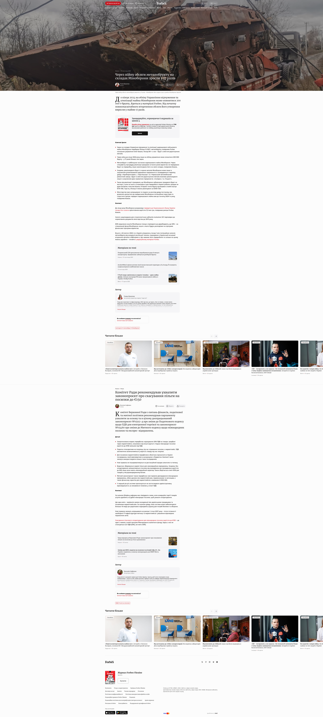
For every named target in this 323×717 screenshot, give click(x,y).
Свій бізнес (152, 8)
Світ (164, 8)
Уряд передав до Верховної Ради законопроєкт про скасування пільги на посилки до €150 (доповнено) (140, 539)
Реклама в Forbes (110, 703)
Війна (159, 8)
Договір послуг (109, 691)
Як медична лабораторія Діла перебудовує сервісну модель (177, 370)
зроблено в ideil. (212, 713)
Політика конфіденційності (114, 694)
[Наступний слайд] (216, 336)
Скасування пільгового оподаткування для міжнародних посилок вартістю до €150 (145, 520)
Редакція (132, 697)
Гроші (136, 8)
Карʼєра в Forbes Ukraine (137, 688)
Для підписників (111, 8)
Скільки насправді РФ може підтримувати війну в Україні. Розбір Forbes (138, 277)
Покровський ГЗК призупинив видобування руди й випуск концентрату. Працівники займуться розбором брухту (138, 253)
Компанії (129, 8)
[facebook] (206, 662)
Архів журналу (149, 700)
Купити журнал (129, 3)
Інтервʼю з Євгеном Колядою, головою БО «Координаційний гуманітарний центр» (127, 370)
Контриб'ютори (207, 8)
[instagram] (209, 662)
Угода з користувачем (121, 688)
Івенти (119, 691)
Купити (140, 133)
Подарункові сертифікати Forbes (140, 703)
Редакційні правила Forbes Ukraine (116, 697)
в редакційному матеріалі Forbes (147, 239)
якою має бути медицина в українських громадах (222, 370)
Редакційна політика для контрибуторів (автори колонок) (123, 700)
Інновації (143, 8)
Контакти (108, 688)
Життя (169, 8)
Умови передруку (129, 691)
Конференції (141, 3)
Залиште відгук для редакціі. (125, 320)
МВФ (117, 603)
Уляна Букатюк (124, 84)
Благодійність (122, 703)
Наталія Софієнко (125, 405)
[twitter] (202, 662)
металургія (119, 328)
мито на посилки (125, 603)
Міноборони (135, 328)
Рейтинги (186, 8)
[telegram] (213, 662)
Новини (121, 8)
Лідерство (177, 8)
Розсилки (141, 691)
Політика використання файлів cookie (137, 694)
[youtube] (217, 662)
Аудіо (216, 8)
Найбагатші (195, 8)
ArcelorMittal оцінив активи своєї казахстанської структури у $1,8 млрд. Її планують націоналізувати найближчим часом (147, 266)
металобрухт (127, 328)
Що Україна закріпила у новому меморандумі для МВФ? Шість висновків (139, 552)
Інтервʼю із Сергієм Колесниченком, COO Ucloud (275, 370)
